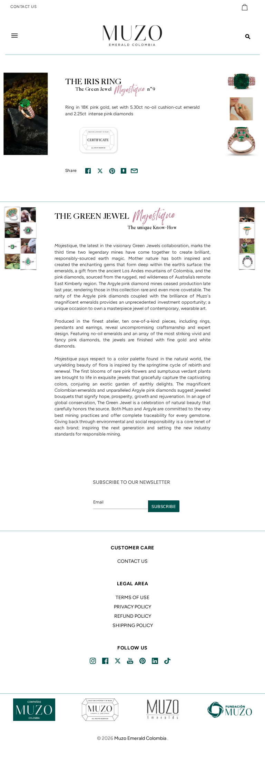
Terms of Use (132, 597)
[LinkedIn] (155, 661)
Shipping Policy (132, 625)
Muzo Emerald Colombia (140, 738)
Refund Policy (132, 616)
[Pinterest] (143, 661)
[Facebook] (105, 661)
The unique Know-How (152, 228)
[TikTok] (167, 661)
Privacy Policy (132, 607)
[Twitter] (118, 661)
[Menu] (14, 35)
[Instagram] (93, 661)
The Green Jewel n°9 (115, 89)
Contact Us (132, 561)
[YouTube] (130, 661)
